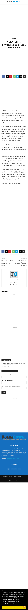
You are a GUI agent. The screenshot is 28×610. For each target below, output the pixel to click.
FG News (7, 6)
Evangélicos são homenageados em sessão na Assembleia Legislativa (21, 263)
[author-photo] (14, 278)
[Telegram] (17, 76)
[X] (7, 76)
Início (2, 6)
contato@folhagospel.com (12, 458)
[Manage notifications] (24, 607)
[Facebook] (3, 76)
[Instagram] (14, 285)
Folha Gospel (12, 50)
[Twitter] (15, 469)
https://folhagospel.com (14, 282)
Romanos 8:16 (5, 366)
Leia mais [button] (11, 603)
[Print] (24, 76)
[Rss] (19, 469)
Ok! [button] (14, 607)
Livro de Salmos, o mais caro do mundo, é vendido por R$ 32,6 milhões (7, 263)
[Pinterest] (10, 76)
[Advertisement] (14, 22)
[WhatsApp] (14, 76)
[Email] (20, 76)
